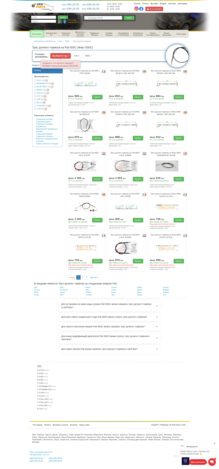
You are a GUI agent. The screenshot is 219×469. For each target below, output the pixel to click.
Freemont (64, 290)
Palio (36, 292)
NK (38, 102)
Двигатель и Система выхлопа (80, 34)
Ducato (166, 287)
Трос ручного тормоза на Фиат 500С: (166, 72)
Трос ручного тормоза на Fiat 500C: (84, 72)
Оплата (145, 4)
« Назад (71, 277)
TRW (39, 109)
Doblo (139, 287)
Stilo (61, 295)
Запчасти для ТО (51, 34)
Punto (113, 292)
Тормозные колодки (44, 119)
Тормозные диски (43, 122)
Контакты (172, 4)
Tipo (113, 295)
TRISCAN (40, 106)
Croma (114, 287)
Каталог (137, 4)
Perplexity (164, 425)
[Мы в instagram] (136, 9)
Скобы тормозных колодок (47, 144)
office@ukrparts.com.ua (39, 455)
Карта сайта (84, 425)
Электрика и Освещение (138, 34)
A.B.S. (39, 80)
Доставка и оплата (60, 425)
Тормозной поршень (44, 136)
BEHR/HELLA (42, 83)
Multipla (166, 290)
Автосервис (182, 4)
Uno (164, 295)
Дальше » (94, 277)
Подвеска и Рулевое (94, 34)
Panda (62, 292)
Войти (62, 17)
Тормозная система (65, 34)
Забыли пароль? (74, 22)
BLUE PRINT (42, 87)
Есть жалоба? (155, 9)
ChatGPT (155, 425)
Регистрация (72, 20)
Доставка (154, 4)
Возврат (163, 4)
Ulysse (139, 295)
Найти (129, 18)
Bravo (88, 287)
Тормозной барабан (44, 134)
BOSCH (40, 90)
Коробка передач (109, 34)
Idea (87, 290)
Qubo (139, 292)
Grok (184, 425)
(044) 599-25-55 (36, 458)
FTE (38, 96)
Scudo (36, 295)
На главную (37, 425)
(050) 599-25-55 (55, 458)
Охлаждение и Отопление (123, 34)
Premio (88, 292)
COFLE (40, 93)
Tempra (89, 295)
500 (35, 287)
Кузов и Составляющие (153, 34)
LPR (38, 99)
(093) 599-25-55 (55, 461)
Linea (113, 290)
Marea (139, 290)
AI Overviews (175, 425)
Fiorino (37, 290)
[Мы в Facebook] (141, 9)
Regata (166, 292)
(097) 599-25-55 (36, 461)
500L (62, 287)
